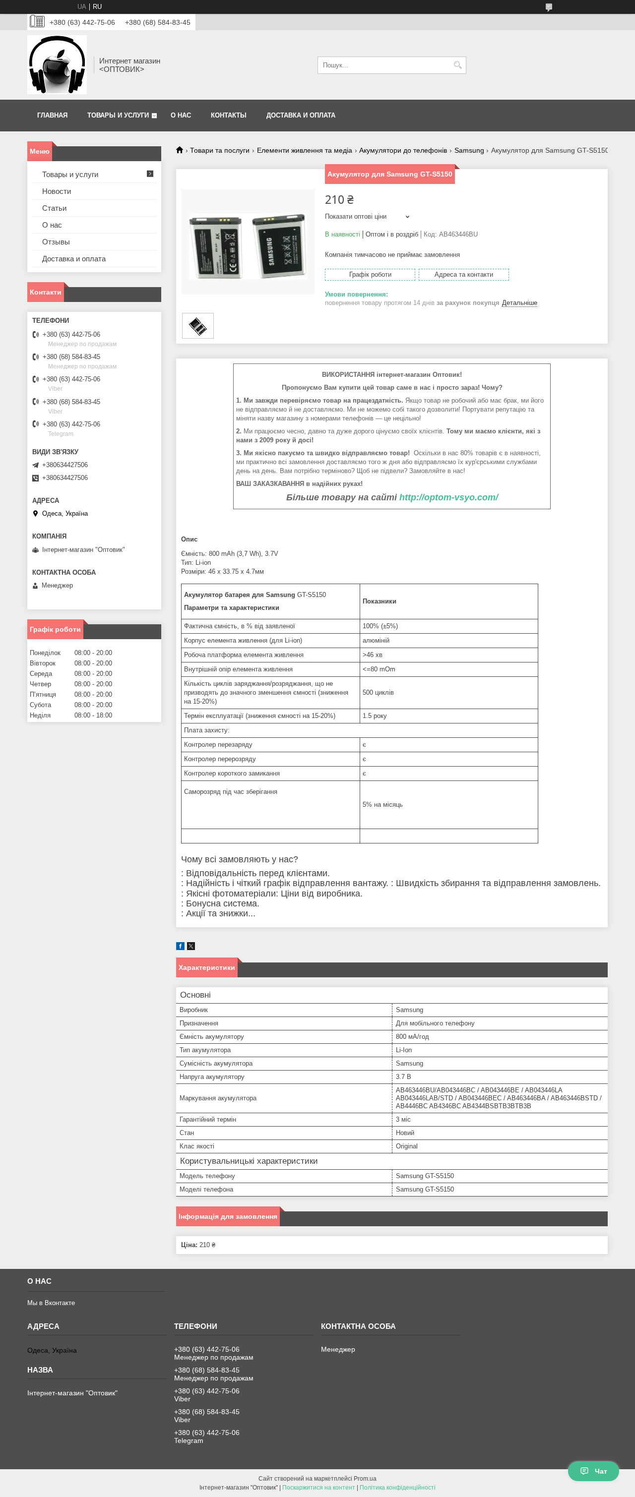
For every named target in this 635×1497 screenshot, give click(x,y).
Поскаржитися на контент (318, 1487)
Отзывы (56, 242)
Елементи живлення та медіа (304, 150)
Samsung (469, 150)
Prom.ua (365, 1478)
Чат (601, 1471)
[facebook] (180, 948)
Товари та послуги (220, 150)
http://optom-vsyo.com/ (448, 497)
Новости (56, 191)
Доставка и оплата (300, 115)
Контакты (229, 115)
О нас (181, 115)
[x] (191, 948)
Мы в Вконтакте (51, 1303)
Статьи (54, 208)
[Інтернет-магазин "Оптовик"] (57, 65)
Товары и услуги (118, 115)
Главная (52, 115)
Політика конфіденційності (398, 1487)
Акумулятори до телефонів (403, 150)
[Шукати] (457, 65)
